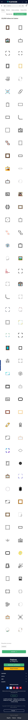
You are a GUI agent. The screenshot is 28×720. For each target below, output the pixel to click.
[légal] (7, 79)
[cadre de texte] (7, 92)
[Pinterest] (14, 688)
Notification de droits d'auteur (19, 700)
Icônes (3, 10)
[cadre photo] (20, 194)
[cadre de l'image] (7, 194)
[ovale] (7, 489)
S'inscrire (14, 695)
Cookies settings (14, 701)
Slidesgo (19, 717)
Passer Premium (14, 668)
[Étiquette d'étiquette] (20, 156)
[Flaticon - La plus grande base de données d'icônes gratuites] (12, 2)
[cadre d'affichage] (7, 437)
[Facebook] (7, 688)
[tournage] (7, 117)
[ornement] (20, 463)
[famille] (20, 284)
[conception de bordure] (20, 117)
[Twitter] (11, 688)
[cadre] (7, 27)
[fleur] (20, 79)
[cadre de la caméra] (20, 617)
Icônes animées (15, 10)
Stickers (8, 10)
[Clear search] (19, 5)
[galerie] (20, 40)
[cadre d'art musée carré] (20, 220)
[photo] (7, 566)
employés (4, 646)
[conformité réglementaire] (7, 245)
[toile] (20, 425)
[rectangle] (20, 104)
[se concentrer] (7, 450)
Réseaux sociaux (14, 684)
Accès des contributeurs (14, 665)
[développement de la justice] (20, 553)
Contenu (3, 673)
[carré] (7, 130)
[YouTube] (20, 688)
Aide (2, 679)
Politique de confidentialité (19, 698)
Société (3, 681)
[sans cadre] (7, 553)
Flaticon (14, 717)
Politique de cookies (7, 700)
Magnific (9, 717)
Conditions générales (7, 698)
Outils (3, 676)
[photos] (7, 604)
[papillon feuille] (20, 309)
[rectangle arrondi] (20, 399)
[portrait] (7, 399)
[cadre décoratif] (7, 271)
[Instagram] (17, 688)
